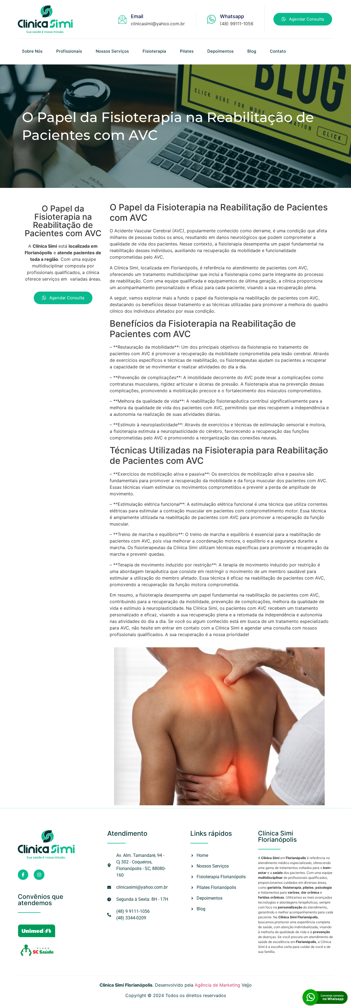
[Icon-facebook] (23, 874)
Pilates (187, 51)
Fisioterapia (154, 51)
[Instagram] (39, 874)
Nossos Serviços (112, 51)
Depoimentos (220, 51)
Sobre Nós (32, 51)
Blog (251, 51)
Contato (278, 51)
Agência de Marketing (217, 985)
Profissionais (69, 51)
